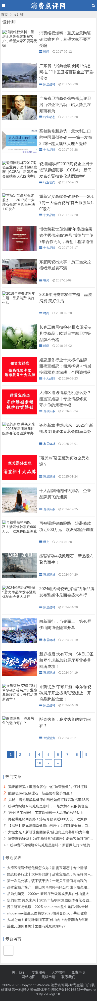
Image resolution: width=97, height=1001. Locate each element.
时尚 (46, 51)
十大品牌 (49, 149)
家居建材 (49, 84)
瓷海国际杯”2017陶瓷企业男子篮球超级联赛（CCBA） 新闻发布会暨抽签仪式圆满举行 (66, 170)
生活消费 (49, 738)
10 (39, 763)
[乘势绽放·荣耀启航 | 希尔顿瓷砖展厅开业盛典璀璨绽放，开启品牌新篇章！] (19, 700)
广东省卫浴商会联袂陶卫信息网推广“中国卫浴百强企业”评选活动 (66, 72)
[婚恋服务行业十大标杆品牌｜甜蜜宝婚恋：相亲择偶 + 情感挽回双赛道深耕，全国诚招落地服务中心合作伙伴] (19, 380)
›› (58, 763)
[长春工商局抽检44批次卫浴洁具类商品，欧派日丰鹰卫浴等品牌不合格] (19, 348)
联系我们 (68, 977)
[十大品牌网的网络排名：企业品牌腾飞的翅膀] (19, 511)
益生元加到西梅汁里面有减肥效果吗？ (36, 926)
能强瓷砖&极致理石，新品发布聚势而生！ (40, 793)
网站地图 (29, 977)
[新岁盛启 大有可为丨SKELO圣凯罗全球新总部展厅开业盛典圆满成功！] (19, 675)
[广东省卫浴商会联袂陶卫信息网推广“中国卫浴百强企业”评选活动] (19, 86)
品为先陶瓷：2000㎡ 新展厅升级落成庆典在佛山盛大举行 (51, 894)
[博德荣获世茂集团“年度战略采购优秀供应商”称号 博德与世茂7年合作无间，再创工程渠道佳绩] (19, 250)
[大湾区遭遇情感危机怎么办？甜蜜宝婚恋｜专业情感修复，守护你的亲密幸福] (19, 413)
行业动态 (49, 117)
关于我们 (19, 972)
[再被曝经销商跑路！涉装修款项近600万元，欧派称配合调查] (19, 532)
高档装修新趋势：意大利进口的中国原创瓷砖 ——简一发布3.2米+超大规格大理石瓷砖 (65, 137)
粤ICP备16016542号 (68, 990)
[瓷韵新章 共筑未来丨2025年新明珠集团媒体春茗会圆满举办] (19, 434)
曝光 (46, 280)
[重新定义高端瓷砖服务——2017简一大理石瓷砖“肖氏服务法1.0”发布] (19, 210)
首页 (4, 14)
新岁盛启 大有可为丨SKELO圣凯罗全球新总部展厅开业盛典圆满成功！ (66, 660)
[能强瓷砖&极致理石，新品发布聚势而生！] (19, 577)
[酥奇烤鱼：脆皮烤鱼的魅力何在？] (19, 724)
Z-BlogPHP (52, 994)
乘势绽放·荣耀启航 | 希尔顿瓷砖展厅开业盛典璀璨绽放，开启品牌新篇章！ (65, 693)
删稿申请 (48, 977)
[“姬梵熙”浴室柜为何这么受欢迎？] (19, 479)
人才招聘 (58, 972)
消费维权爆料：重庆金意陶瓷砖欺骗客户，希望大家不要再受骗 (65, 39)
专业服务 (39, 972)
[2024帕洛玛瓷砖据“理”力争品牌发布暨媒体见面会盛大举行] (19, 598)
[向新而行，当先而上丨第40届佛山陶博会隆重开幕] (19, 642)
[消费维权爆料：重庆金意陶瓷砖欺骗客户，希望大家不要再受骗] (19, 47)
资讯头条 (49, 411)
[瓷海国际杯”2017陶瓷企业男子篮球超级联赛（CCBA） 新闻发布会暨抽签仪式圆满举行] (19, 177)
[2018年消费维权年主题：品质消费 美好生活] (19, 304)
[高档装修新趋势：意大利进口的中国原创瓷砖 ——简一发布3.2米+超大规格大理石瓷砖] (19, 152)
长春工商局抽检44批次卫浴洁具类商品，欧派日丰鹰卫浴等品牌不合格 (65, 333)
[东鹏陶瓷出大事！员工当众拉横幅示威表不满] (19, 282)
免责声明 (78, 972)
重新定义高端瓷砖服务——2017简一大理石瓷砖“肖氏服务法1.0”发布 (66, 202)
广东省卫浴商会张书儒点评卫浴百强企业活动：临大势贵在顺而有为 (65, 104)
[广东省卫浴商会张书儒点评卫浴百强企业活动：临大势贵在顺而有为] (19, 119)
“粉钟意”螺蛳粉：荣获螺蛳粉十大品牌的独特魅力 (46, 813)
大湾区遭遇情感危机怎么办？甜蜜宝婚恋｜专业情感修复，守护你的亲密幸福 (65, 398)
